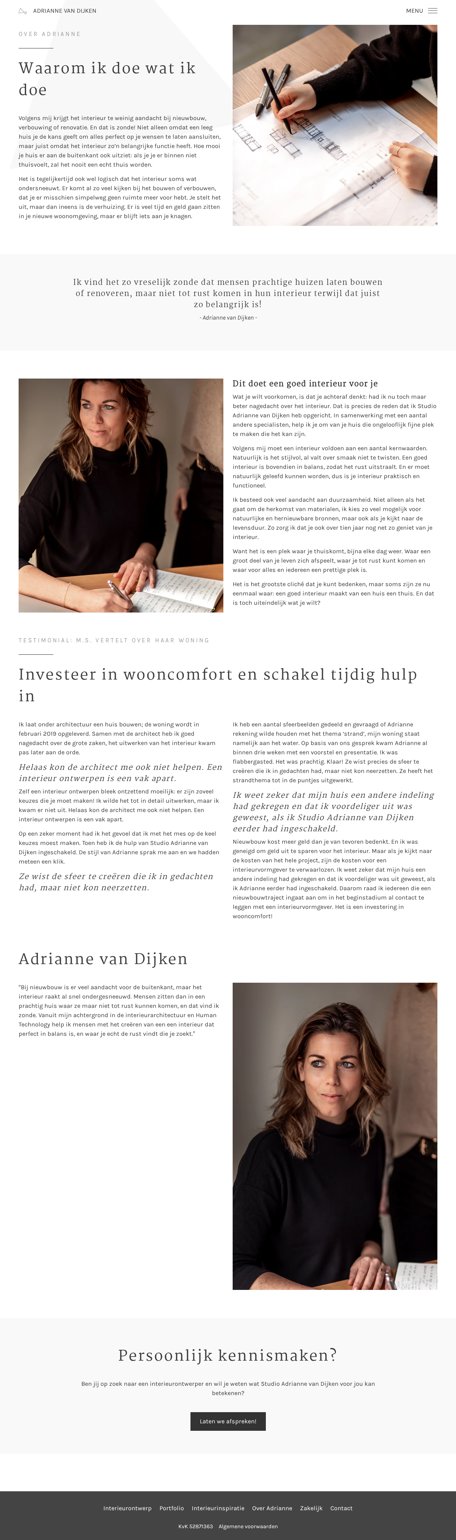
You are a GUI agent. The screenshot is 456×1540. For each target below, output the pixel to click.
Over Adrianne (272, 1508)
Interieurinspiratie (218, 1508)
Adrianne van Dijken (64, 10)
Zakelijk (311, 1508)
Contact (341, 1508)
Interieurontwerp (127, 1508)
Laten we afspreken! (228, 1421)
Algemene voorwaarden (248, 1526)
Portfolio (171, 1508)
